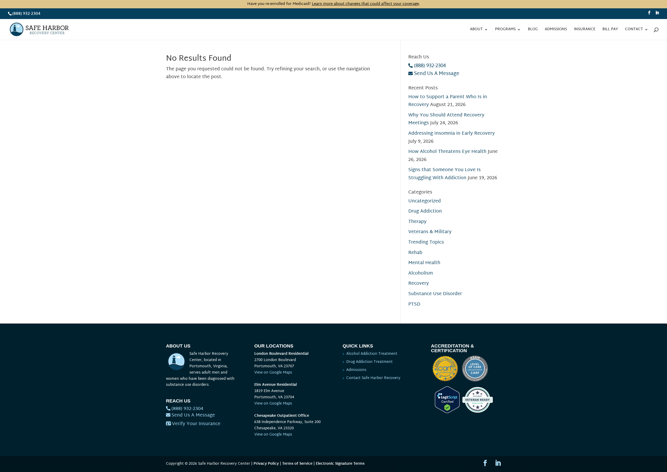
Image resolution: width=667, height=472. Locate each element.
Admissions (556, 30)
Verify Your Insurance (196, 424)
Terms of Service (297, 464)
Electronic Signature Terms (340, 464)
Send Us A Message (436, 73)
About (476, 30)
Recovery (418, 283)
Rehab (415, 253)
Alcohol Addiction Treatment (371, 354)
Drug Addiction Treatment (369, 362)
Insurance (584, 30)
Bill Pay (610, 30)
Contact (634, 30)
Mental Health (424, 263)
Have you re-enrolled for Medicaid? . (333, 4)
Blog (533, 30)
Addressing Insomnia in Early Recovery (451, 133)
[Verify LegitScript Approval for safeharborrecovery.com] (445, 412)
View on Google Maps (273, 372)
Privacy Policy (266, 464)
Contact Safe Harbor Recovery (373, 378)
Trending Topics (426, 242)
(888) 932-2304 (26, 13)
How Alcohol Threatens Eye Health (447, 151)
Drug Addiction (425, 211)
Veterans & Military (430, 232)
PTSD (414, 304)
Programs (505, 30)
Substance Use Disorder (435, 294)
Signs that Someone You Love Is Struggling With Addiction (444, 174)
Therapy (417, 222)
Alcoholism (420, 273)
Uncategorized (424, 201)
